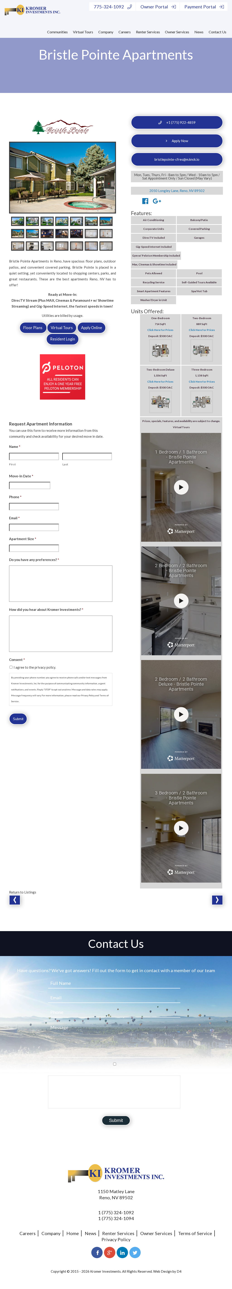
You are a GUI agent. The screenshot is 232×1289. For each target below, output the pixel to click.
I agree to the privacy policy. (35, 667)
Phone (15, 497)
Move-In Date (21, 476)
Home (72, 1233)
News (198, 32)
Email (14, 518)
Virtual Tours (83, 32)
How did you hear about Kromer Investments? (46, 609)
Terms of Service (195, 1233)
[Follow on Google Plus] (109, 1252)
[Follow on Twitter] (135, 1252)
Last (65, 464)
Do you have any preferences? (34, 560)
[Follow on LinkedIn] (122, 1252)
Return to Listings (22, 892)
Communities (57, 32)
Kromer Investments (105, 1271)
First (12, 464)
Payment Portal (200, 6)
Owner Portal (154, 6)
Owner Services (177, 32)
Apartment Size (22, 539)
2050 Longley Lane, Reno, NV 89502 (177, 191)
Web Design (162, 1271)
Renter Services (148, 32)
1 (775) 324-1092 (116, 1212)
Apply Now (180, 141)
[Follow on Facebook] (97, 1252)
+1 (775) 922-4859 (181, 122)
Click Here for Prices (160, 330)
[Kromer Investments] (32, 9)
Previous (15, 900)
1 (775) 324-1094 (116, 1218)
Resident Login (62, 339)
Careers (124, 32)
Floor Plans (33, 327)
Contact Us (217, 32)
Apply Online (91, 327)
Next (217, 900)
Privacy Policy (116, 1239)
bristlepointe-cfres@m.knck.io (177, 159)
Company (105, 32)
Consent (17, 660)
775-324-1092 (109, 6)
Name (14, 446)
